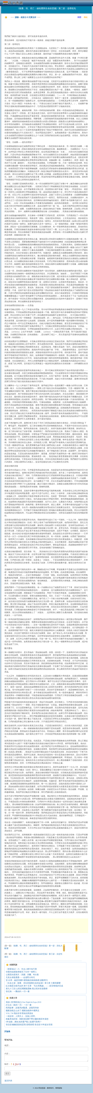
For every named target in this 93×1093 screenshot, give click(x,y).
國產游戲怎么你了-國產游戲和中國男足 (22, 1011)
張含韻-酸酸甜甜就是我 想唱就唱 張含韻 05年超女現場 (29, 1025)
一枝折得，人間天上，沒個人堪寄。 (21, 1016)
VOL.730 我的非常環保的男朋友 (19, 1013)
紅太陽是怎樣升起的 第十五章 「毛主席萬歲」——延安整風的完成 (34, 986)
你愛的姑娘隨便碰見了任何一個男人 (21, 972)
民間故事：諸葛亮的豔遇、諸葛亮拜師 (22, 1008)
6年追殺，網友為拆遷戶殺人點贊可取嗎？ (24, 1022)
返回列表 (8, 1081)
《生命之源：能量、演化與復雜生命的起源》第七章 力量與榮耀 (33, 983)
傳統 (86, 17)
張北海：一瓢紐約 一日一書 (18, 991)
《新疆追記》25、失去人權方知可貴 (21, 969)
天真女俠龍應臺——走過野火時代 (20, 977)
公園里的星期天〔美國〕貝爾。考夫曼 (22, 975)
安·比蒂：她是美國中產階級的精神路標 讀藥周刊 (27, 980)
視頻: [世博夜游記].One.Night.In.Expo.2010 (23, 1002)
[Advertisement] (48, 26)
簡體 (79, 17)
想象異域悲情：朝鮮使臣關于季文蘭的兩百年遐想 (27, 1019)
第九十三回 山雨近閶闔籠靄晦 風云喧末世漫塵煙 (26, 989)
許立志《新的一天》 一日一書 (18, 1005)
